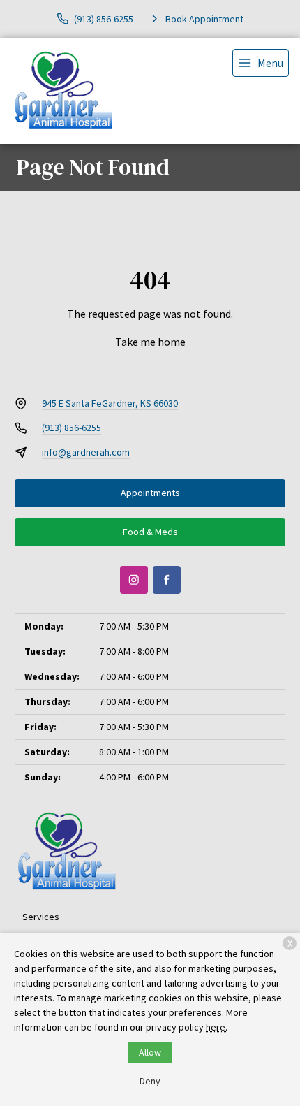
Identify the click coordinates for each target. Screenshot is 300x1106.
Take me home (150, 342)
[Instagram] (134, 580)
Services (40, 916)
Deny (150, 1081)
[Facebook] (167, 580)
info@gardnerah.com (86, 452)
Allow (150, 1052)
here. (216, 1027)
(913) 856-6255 (71, 427)
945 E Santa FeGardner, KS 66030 (110, 403)
